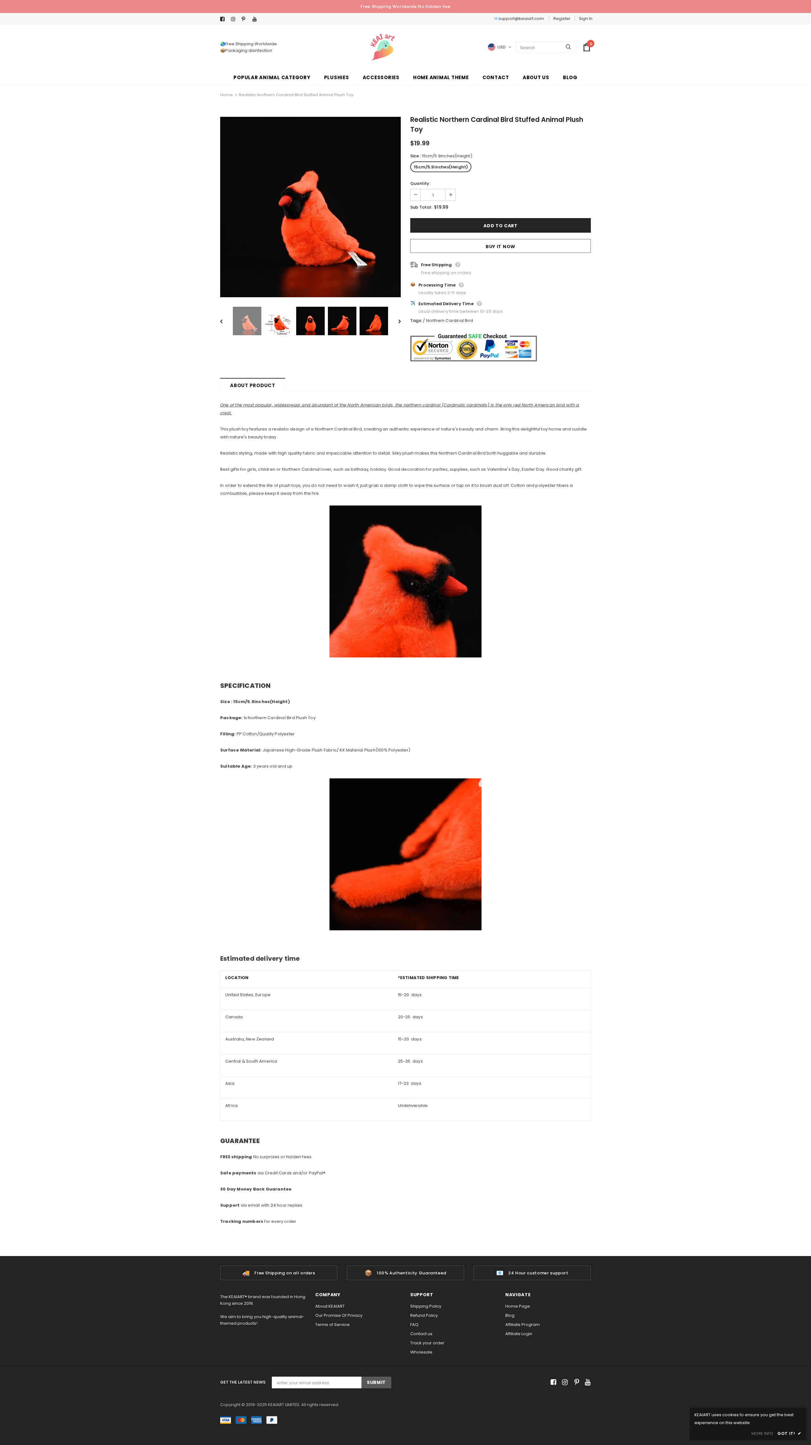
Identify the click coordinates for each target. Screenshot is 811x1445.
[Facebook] (224, 19)
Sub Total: (421, 207)
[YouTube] (256, 19)
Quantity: (420, 183)
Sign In (585, 19)
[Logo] (382, 47)
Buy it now (500, 246)
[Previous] (226, 321)
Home (226, 95)
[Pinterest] (246, 19)
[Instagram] (235, 19)
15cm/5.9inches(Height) (441, 167)
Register (562, 19)
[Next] (395, 321)
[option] (310, 207)
